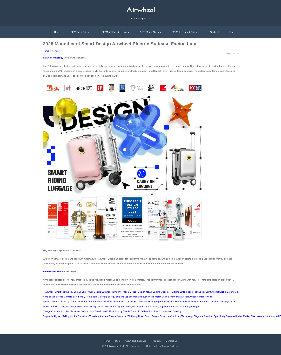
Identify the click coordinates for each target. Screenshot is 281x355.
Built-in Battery (141, 301)
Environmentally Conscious (98, 301)
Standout (208, 316)
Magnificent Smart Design (84, 306)
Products (156, 341)
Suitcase (121, 316)
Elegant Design (137, 291)
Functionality (115, 311)
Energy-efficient (116, 296)
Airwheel (214, 32)
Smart (148, 316)
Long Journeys (221, 301)
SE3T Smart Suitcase (151, 32)
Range (188, 306)
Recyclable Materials (96, 296)
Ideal (67, 311)
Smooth (170, 306)
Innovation (144, 296)
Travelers (94, 316)
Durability (64, 301)
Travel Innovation (120, 291)
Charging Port (156, 301)
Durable (222, 291)
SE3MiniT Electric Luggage (116, 32)
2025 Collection (106, 306)
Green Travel (76, 301)
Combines (175, 316)
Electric (112, 316)
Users (83, 311)
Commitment (165, 311)
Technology (187, 316)
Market (246, 316)
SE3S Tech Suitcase (81, 32)
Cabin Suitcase (154, 346)
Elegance (198, 316)
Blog (231, 32)
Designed (231, 316)
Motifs (105, 311)
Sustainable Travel (53, 271)
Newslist (56, 51)
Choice (73, 316)
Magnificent (138, 316)
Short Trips (207, 301)
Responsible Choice (123, 301)
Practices (153, 311)
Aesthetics (262, 316)
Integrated (119, 306)
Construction (57, 311)
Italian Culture (153, 291)
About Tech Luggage (135, 341)
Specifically (219, 316)
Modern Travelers (170, 291)
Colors (90, 311)
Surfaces (179, 306)
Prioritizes (143, 311)
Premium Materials (179, 296)
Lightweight (212, 291)
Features (75, 311)
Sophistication (131, 296)
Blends (126, 311)
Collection (165, 316)
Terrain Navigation (192, 301)
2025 (129, 316)
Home (57, 32)
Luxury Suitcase (170, 346)
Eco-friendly (79, 296)
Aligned (57, 316)
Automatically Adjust (155, 306)
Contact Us (171, 341)
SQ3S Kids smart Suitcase (185, 32)
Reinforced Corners (62, 296)
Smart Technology (53, 57)
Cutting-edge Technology (192, 291)
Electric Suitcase (102, 291)
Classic (98, 311)
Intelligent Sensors (135, 306)
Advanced (273, 316)
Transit (134, 311)
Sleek (254, 316)
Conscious (83, 316)
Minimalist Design (160, 296)
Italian (239, 316)
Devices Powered (173, 301)
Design (155, 316)
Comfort (55, 301)
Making (65, 316)
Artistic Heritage (197, 296)
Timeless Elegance (60, 306)
